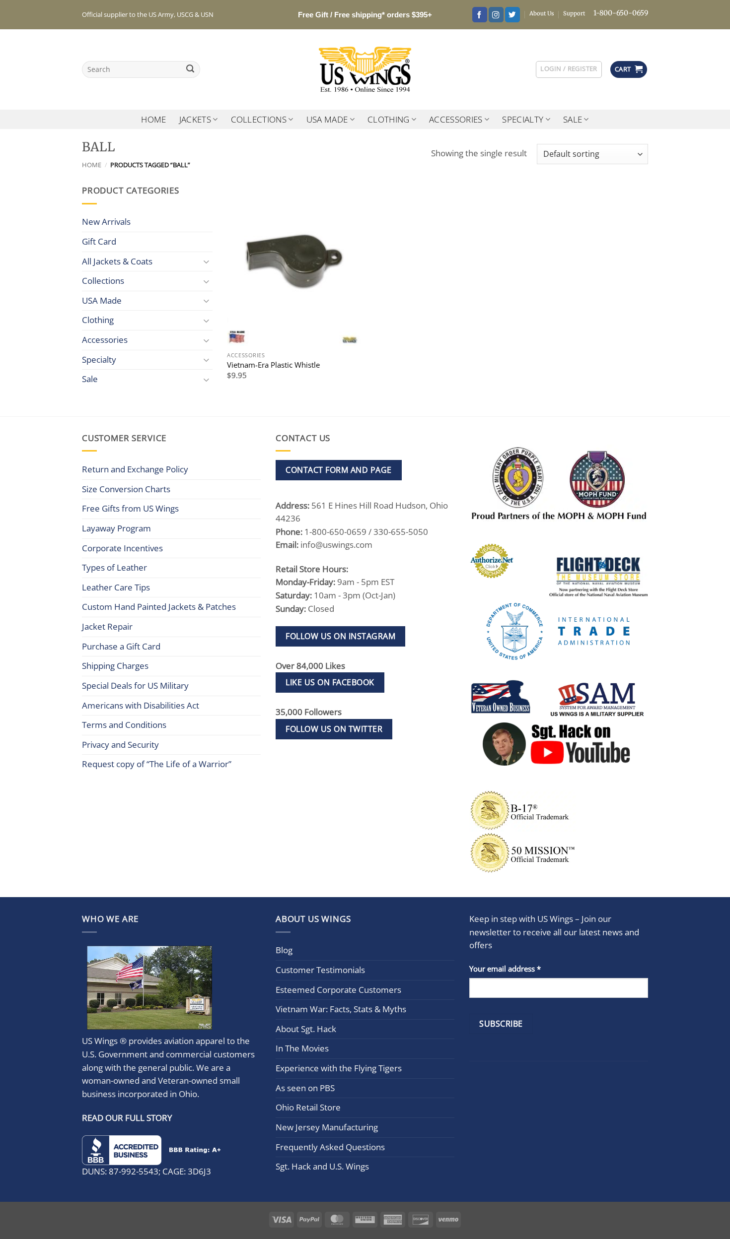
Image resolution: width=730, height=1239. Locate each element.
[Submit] (190, 69)
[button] (568, 69)
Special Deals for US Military (135, 685)
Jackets (195, 119)
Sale (572, 119)
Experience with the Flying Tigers (339, 1068)
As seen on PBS (305, 1088)
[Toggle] (207, 261)
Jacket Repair (107, 626)
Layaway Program (116, 528)
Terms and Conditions (124, 724)
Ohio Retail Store (308, 1107)
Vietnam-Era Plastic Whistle (273, 365)
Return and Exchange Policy (135, 469)
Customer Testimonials (320, 970)
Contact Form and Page (338, 469)
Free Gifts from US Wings (130, 508)
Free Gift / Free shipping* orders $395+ (365, 14)
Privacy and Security (120, 744)
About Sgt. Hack (306, 1029)
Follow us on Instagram (340, 636)
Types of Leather (114, 567)
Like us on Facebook (330, 682)
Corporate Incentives (122, 548)
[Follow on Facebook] (479, 14)
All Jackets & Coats (117, 261)
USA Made (327, 119)
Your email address (505, 969)
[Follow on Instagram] (496, 14)
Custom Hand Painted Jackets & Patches (159, 606)
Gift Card (99, 241)
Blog (284, 950)
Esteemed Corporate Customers (338, 989)
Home (153, 119)
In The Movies (302, 1048)
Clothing (388, 119)
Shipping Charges (115, 665)
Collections (259, 119)
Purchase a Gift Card (121, 646)
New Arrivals (106, 221)
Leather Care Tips (116, 587)
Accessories (456, 119)
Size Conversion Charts (126, 489)
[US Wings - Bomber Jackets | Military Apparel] (365, 69)
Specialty (522, 119)
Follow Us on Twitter (334, 728)
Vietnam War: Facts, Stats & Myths (341, 1009)
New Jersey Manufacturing (327, 1127)
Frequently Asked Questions (330, 1147)
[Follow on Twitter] (512, 14)
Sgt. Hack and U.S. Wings (322, 1166)
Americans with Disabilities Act (140, 705)
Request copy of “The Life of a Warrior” (156, 764)
